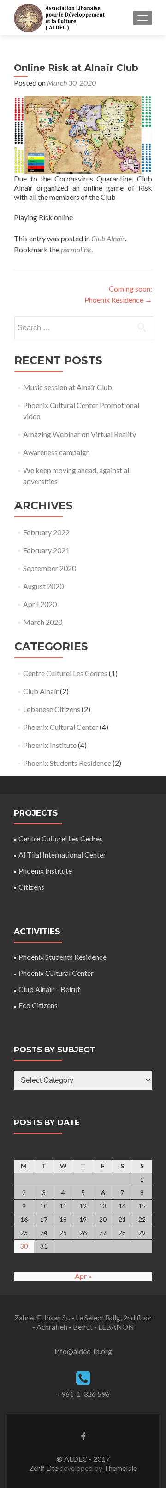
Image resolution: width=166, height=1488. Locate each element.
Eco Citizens (38, 1005)
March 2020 (42, 622)
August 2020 (43, 586)
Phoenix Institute (50, 745)
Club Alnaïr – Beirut (49, 989)
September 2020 (49, 568)
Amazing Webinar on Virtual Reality (79, 434)
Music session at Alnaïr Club (67, 387)
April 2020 (40, 604)
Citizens (31, 886)
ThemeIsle (120, 1468)
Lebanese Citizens (51, 709)
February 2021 (46, 550)
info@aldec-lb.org (83, 1351)
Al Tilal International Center (62, 854)
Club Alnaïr (108, 238)
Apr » (83, 1276)
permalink (76, 249)
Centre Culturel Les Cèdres (65, 673)
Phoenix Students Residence (67, 763)
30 (24, 1246)
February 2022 (46, 532)
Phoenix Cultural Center (60, 727)
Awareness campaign (56, 452)
